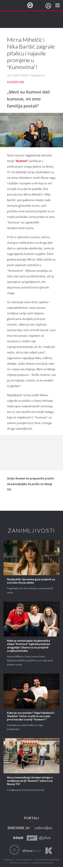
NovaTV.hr (32, 5)
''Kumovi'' (21, 161)
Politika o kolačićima (20, 863)
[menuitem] (48, 6)
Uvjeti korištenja (24, 860)
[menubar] (48, 5)
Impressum (9, 860)
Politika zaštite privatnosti (47, 860)
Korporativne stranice (42, 863)
